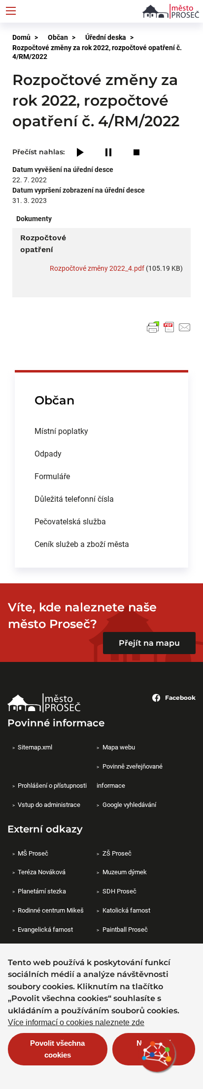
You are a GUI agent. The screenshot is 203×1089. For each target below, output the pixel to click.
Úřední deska (105, 37)
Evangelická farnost (45, 929)
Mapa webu (118, 747)
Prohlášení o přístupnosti (52, 785)
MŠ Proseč (33, 853)
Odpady (48, 453)
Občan (58, 37)
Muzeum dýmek (124, 871)
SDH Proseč (119, 891)
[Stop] (136, 153)
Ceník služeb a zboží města (81, 544)
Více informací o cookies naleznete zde (76, 1023)
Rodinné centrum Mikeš (51, 910)
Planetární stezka (42, 891)
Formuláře (52, 476)
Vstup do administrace (49, 804)
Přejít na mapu (149, 643)
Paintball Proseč (124, 929)
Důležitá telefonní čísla (74, 498)
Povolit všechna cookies (57, 1049)
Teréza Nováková (42, 871)
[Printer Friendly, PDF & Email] (169, 327)
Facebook (180, 697)
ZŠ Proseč (116, 853)
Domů (21, 37)
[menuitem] (101, 431)
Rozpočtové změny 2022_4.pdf (97, 268)
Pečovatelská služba (70, 521)
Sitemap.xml (35, 747)
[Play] (80, 153)
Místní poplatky (61, 431)
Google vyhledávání (129, 804)
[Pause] (108, 153)
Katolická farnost (126, 910)
